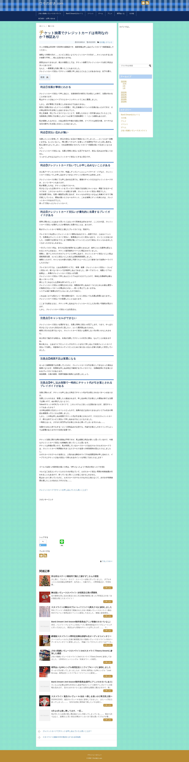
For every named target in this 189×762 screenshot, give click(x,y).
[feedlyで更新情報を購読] (143, 3)
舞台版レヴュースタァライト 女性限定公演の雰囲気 (74, 593)
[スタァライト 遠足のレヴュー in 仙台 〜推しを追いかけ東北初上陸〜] (44, 700)
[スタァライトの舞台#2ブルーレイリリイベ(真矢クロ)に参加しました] (44, 611)
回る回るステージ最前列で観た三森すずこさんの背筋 (75, 576)
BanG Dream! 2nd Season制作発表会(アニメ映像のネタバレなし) (80, 622)
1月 (124, 88)
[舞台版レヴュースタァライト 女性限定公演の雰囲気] (44, 597)
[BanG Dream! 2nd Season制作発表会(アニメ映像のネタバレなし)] (44, 626)
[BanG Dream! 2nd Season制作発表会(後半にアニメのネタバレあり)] (44, 686)
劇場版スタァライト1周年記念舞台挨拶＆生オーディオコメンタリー (81, 636)
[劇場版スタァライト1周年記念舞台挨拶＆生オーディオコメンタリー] (44, 640)
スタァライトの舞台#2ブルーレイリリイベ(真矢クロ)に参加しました (81, 607)
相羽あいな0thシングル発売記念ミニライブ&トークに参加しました (81, 667)
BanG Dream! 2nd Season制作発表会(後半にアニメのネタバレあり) (81, 682)
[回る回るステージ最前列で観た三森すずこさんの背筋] (44, 580)
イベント (91, 13)
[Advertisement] (57, 516)
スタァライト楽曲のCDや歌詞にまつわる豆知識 (61, 737)
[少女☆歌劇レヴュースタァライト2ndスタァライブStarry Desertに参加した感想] (44, 655)
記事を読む (108, 588)
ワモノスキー (107, 561)
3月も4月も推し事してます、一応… (67, 711)
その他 (131, 13)
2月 (124, 86)
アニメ (110, 13)
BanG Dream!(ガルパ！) (74, 13)
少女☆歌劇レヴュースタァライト (49, 13)
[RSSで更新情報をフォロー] (147, 3)
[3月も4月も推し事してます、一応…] (44, 715)
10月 (124, 84)
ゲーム (100, 13)
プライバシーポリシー (94, 755)
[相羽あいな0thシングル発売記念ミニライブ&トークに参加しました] (44, 671)
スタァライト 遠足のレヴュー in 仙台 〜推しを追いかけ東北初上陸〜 (81, 696)
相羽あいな (121, 13)
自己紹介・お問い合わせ (46, 18)
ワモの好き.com (51, 3)
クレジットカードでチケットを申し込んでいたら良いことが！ (63, 490)
